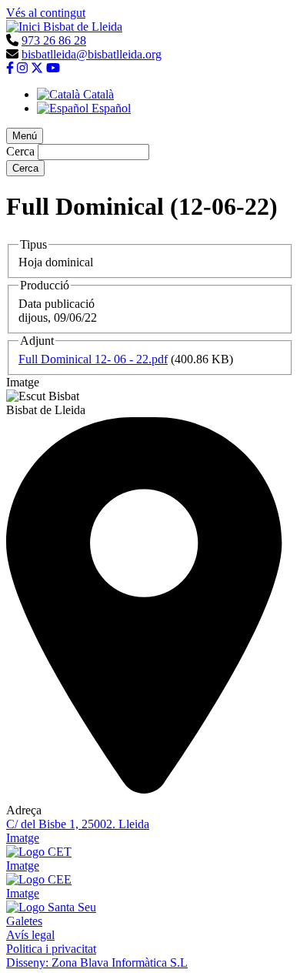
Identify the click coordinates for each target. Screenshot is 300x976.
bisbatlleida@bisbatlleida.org (92, 54)
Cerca (20, 151)
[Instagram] (22, 68)
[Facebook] (10, 68)
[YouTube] (53, 68)
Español (109, 108)
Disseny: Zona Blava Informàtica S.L (97, 962)
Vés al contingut (45, 12)
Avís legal (30, 934)
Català (97, 94)
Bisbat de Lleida (82, 26)
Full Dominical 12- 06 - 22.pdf (93, 359)
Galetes (24, 921)
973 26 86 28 (54, 40)
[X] (37, 68)
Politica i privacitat (51, 948)
